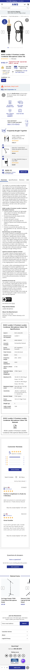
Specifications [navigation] (13, 180)
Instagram (10, 655)
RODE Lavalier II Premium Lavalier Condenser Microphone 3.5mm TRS (18, 137)
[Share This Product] (27, 20)
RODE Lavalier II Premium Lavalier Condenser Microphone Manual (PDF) (15, 432)
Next (27, 588)
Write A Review (15, 469)
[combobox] (15, 7)
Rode (3, 51)
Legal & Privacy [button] (6, 638)
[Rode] (7, 302)
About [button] (3, 635)
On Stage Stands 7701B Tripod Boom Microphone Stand (9, 600)
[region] (14, 457)
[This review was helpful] (22, 508)
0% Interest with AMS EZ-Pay (23, 67)
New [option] (3, 80)
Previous (2, 588)
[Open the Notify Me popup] (3, 95)
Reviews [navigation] (21, 180)
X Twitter (23, 655)
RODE (13, 303)
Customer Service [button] (7, 631)
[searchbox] (9, 477)
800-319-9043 (13, 124)
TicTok (19, 655)
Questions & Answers (15, 555)
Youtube (6, 655)
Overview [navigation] (4, 180)
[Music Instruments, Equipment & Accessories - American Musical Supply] (15, 4)
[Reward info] (8, 73)
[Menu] (2, 4)
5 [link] (8, 58)
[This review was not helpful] (24, 508)
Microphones (4, 16)
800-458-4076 (18, 649)
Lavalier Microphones (7, 308)
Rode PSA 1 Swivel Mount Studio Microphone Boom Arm (19, 148)
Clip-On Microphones (13, 16)
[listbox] (15, 80)
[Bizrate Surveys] (16, 662)
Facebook (15, 655)
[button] (28, 4)
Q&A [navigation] (27, 180)
